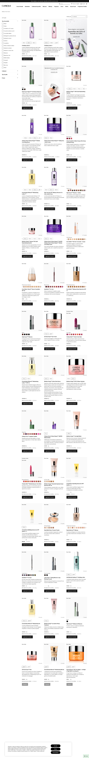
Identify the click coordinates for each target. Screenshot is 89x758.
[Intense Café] (54, 286)
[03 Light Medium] (49, 481)
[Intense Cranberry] (60, 286)
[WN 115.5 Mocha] (76, 286)
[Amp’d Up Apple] (71, 334)
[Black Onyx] (47, 575)
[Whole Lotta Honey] (38, 481)
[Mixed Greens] (81, 190)
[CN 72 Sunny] (72, 527)
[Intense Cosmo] (58, 286)
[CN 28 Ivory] (76, 527)
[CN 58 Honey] (36, 286)
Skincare (45, 6)
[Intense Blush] (52, 286)
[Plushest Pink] (30, 481)
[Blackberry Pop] (26, 434)
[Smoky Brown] (22, 575)
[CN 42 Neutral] (79, 527)
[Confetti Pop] (38, 434)
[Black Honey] (67, 138)
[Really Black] (29, 575)
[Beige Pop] (24, 434)
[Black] (22, 89)
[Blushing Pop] (30, 434)
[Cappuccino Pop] (32, 434)
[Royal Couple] (85, 190)
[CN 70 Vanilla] (38, 286)
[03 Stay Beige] (51, 527)
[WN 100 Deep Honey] (79, 239)
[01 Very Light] (45, 481)
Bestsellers (27, 6)
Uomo (62, 6)
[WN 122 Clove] (83, 239)
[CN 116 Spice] (79, 286)
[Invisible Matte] (47, 527)
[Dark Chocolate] (45, 575)
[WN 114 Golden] (74, 286)
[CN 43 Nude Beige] (81, 527)
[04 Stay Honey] (53, 527)
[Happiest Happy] (26, 481)
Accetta (55, 745)
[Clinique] (6, 6)
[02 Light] (47, 481)
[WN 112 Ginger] (81, 239)
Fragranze (56, 6)
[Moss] (33, 575)
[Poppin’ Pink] (69, 334)
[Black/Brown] (25, 89)
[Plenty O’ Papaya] (77, 334)
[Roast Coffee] (31, 575)
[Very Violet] (67, 334)
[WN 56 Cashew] (74, 239)
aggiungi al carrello (27, 58)
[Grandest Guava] (75, 334)
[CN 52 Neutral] (68, 239)
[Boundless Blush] (34, 481)
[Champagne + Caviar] (72, 190)
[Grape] (27, 575)
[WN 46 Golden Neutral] (70, 239)
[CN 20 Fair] (72, 239)
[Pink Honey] (71, 138)
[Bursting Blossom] (24, 481)
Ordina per (69, 16)
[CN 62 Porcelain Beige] (83, 527)
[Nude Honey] (69, 138)
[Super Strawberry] (32, 481)
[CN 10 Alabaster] (74, 527)
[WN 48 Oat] (28, 286)
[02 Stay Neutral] (49, 527)
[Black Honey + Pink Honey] (70, 190)
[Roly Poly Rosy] (73, 334)
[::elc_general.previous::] (67, 190)
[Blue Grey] (25, 575)
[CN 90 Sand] (76, 239)
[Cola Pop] (36, 434)
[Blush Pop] (28, 434)
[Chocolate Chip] (48, 286)
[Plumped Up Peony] (81, 334)
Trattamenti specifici (36, 6)
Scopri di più (73, 6)
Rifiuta (55, 749)
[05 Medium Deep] (51, 481)
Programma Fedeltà (82, 6)
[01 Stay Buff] (45, 527)
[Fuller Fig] (40, 481)
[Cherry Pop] (34, 434)
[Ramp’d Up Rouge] (79, 334)
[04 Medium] (53, 481)
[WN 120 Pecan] (81, 286)
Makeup (50, 6)
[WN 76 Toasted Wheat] (85, 239)
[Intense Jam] (62, 286)
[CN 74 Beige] (40, 286)
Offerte (66, 6)
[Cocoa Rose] (50, 286)
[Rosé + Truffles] (83, 190)
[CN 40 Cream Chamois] (24, 286)
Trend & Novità (19, 6)
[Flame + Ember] (79, 190)
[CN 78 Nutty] (85, 286)
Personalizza (55, 752)
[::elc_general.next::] (85, 190)
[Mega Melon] (36, 481)
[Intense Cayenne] (56, 286)
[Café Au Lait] (68, 190)
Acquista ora (76, 36)
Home (3, 11)
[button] (86, 756)
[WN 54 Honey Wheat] (32, 286)
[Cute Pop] (40, 434)
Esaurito (25, 684)
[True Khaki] (35, 575)
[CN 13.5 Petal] (70, 527)
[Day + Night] (74, 190)
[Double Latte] (76, 190)
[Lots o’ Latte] (28, 481)
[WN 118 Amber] (70, 286)
